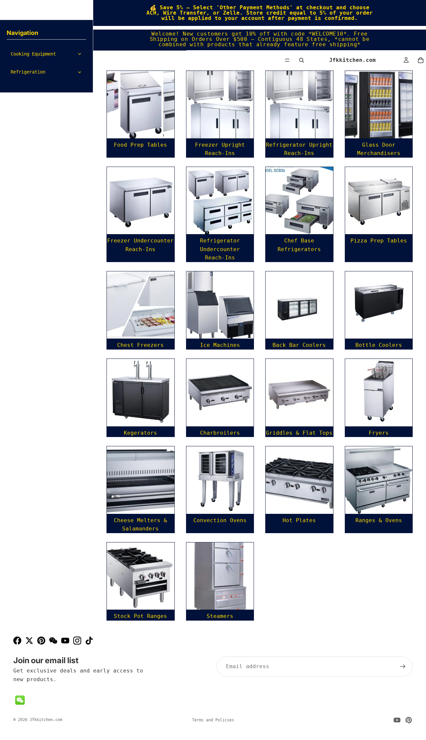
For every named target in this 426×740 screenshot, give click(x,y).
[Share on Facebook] (17, 641)
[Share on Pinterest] (41, 641)
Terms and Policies (213, 720)
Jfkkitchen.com (46, 719)
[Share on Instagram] (77, 641)
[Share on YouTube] (65, 641)
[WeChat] (20, 700)
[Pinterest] (409, 720)
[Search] (301, 60)
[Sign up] (403, 666)
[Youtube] (397, 720)
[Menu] (287, 60)
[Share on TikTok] (89, 641)
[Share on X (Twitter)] (29, 641)
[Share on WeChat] (53, 641)
